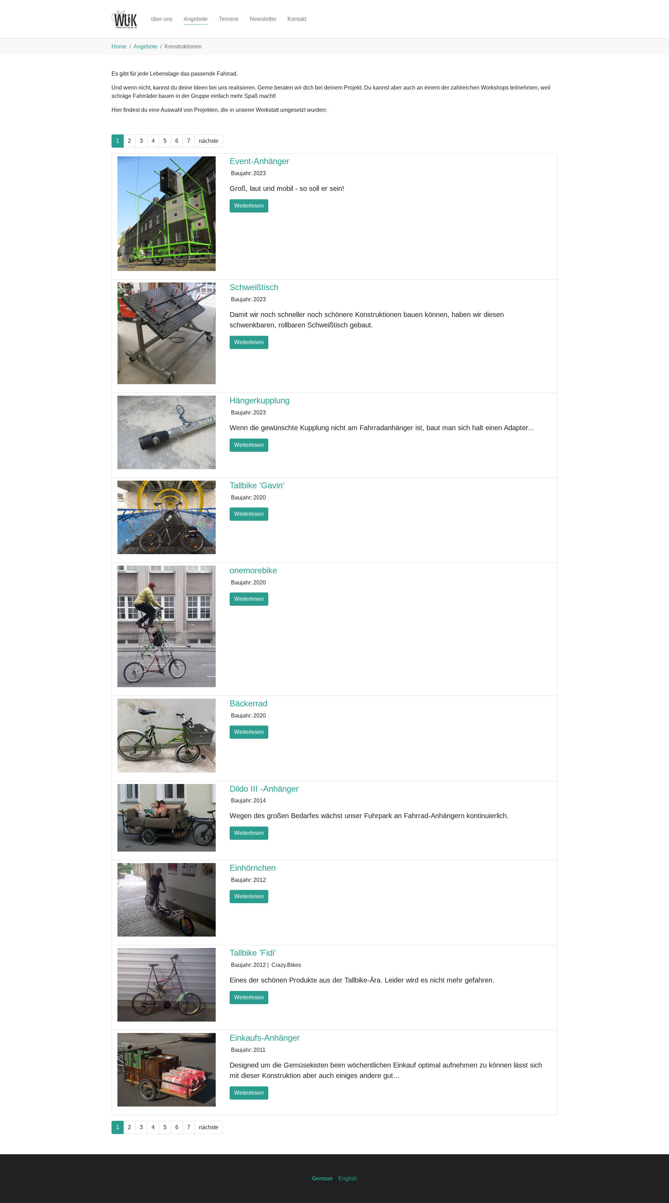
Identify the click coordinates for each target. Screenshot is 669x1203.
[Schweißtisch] (166, 333)
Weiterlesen (249, 206)
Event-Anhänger (259, 161)
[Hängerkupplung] (166, 432)
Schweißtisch (254, 287)
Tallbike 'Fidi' (253, 952)
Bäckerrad (248, 703)
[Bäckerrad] (166, 735)
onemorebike (253, 570)
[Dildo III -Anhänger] (166, 817)
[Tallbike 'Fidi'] (166, 984)
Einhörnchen (253, 867)
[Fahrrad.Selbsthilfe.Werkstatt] (124, 19)
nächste (208, 141)
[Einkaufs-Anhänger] (166, 1069)
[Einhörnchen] (166, 899)
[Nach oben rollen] (653, 1187)
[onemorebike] (166, 626)
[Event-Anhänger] (166, 213)
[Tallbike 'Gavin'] (166, 517)
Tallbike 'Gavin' (257, 485)
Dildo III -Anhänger (264, 788)
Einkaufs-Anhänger (265, 1037)
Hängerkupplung (260, 400)
